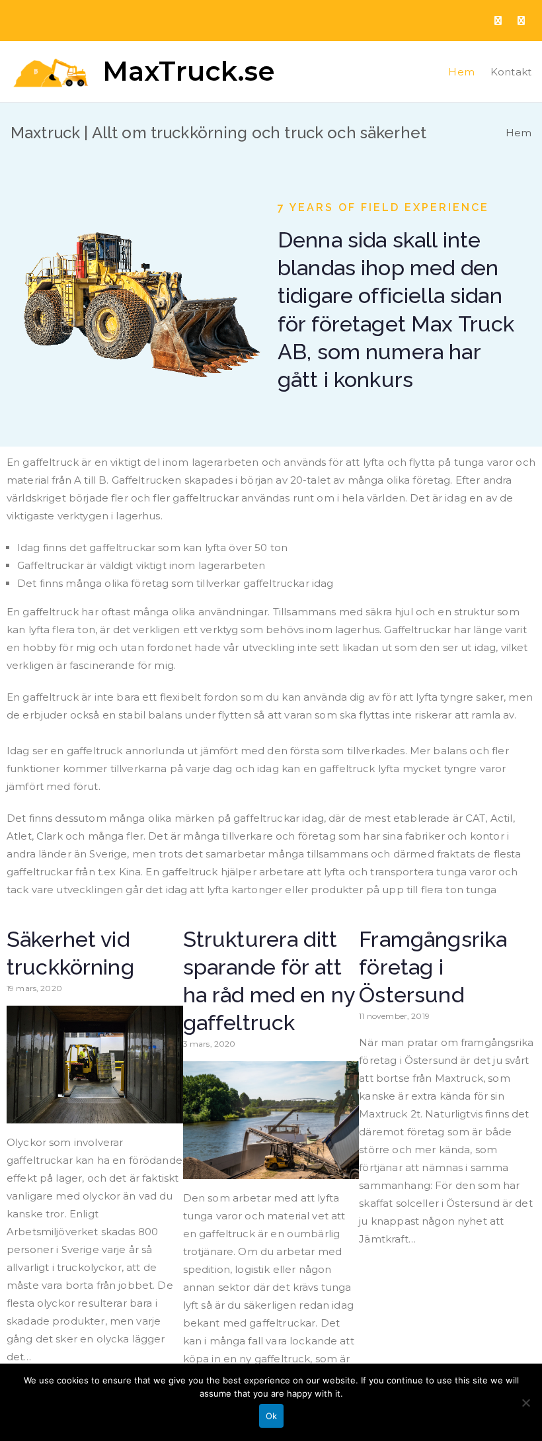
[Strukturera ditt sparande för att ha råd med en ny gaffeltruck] (271, 1170)
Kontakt (510, 72)
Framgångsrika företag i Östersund (433, 967)
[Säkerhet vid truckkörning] (95, 1114)
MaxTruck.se (189, 71)
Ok (271, 1416)
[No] (525, 1402)
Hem (461, 72)
